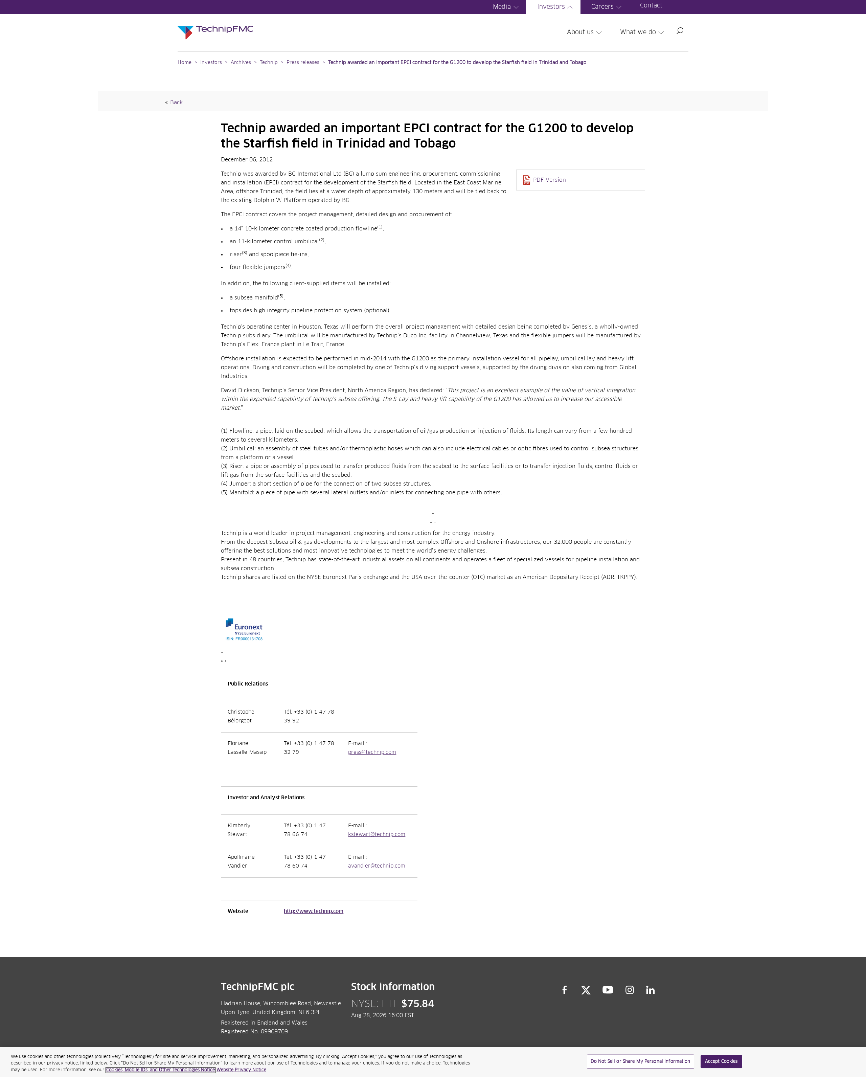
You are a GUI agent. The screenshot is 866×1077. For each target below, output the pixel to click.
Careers (602, 7)
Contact (651, 6)
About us (580, 32)
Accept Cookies (721, 1061)
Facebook (564, 990)
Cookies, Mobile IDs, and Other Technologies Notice (160, 1070)
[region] (433, 1062)
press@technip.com (372, 752)
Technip (269, 62)
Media (502, 7)
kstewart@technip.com (376, 834)
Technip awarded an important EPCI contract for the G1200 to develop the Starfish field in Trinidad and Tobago (457, 62)
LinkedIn (650, 990)
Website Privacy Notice (241, 1070)
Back (176, 102)
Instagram (629, 990)
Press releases (303, 62)
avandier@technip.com (376, 866)
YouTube (608, 990)
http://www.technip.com (313, 911)
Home (184, 62)
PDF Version (549, 180)
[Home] (215, 25)
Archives (241, 62)
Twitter (586, 990)
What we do (638, 32)
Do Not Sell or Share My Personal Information (640, 1061)
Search (680, 31)
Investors (551, 7)
